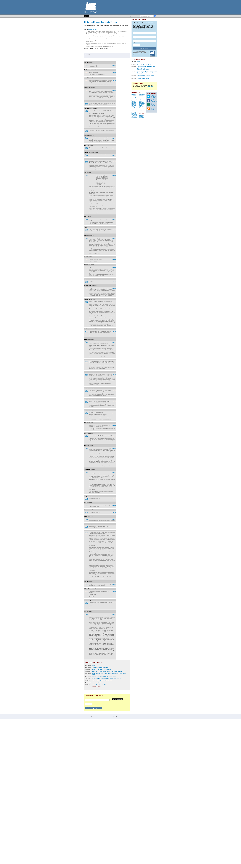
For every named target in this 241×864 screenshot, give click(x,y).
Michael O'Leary (141, 98)
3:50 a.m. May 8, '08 (86, 362)
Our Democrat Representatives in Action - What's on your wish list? (106, 678)
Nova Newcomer (141, 95)
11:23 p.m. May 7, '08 (86, 332)
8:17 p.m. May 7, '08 (86, 288)
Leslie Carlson (134, 103)
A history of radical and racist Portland (100, 667)
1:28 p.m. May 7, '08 (86, 65)
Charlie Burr (141, 116)
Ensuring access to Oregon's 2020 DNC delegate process (104, 676)
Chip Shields (141, 108)
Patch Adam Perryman (141, 101)
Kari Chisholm (141, 115)
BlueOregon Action (131, 15)
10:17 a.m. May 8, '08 (86, 499)
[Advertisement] (123, 86)
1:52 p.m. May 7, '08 (86, 73)
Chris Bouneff (134, 99)
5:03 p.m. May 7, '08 (86, 175)
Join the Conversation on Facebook (154, 100)
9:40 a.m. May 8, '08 (86, 448)
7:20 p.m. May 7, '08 (86, 259)
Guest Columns (116, 15)
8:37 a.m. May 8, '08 (86, 413)
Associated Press (92, 29)
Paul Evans (133, 108)
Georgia (93, 665)
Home (98, 15)
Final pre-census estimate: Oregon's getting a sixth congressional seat (107, 671)
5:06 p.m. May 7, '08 (86, 219)
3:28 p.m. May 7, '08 (86, 148)
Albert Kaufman (134, 115)
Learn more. (135, 54)
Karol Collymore (141, 117)
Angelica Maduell (134, 117)
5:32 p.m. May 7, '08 (86, 230)
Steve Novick (141, 97)
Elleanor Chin (134, 104)
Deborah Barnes (134, 98)
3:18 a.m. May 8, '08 (86, 342)
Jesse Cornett (134, 105)
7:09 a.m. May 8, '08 (86, 391)
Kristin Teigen (141, 110)
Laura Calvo (134, 102)
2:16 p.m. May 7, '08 (86, 81)
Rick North (141, 96)
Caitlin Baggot (134, 97)
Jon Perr (140, 99)
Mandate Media (102, 716)
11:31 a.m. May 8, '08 (86, 533)
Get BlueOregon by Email (153, 104)
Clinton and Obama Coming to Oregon (100, 22)
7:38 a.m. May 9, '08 (86, 603)
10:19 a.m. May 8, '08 (86, 505)
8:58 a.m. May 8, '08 (86, 425)
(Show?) (114, 65)
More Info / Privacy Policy (111, 716)
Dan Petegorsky (141, 102)
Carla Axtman (141, 118)
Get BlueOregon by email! (93, 708)
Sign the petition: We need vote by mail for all (101, 669)
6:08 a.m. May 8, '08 (86, 375)
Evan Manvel (134, 118)
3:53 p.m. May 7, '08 (86, 162)
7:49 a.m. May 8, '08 (86, 402)
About (103, 15)
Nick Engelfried (134, 107)
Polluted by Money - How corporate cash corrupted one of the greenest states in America (146, 69)
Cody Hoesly (134, 112)
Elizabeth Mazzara (142, 94)
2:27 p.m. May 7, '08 (86, 90)
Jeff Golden (134, 110)
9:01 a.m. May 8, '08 (86, 436)
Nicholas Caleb (134, 100)
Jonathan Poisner (142, 103)
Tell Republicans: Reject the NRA (99, 684)
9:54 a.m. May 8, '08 (86, 472)
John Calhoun (134, 101)
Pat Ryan (140, 105)
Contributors (109, 15)
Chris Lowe (133, 116)
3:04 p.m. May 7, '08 (86, 138)
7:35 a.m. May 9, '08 (86, 592)
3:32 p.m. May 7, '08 (86, 155)
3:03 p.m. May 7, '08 (86, 131)
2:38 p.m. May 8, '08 (86, 584)
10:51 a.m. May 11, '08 (86, 614)
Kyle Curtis (133, 106)
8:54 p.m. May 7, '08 (86, 302)
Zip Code (87, 701)
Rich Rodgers (141, 104)
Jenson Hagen (134, 111)
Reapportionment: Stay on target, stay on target (102, 680)
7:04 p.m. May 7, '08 (86, 238)
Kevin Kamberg (134, 114)
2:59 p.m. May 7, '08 (86, 104)
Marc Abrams (134, 94)
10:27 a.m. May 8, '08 (86, 519)
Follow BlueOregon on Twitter (153, 96)
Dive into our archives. (98, 686)
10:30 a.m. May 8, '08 (86, 527)
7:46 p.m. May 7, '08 (86, 267)
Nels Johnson (134, 113)
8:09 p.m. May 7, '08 (86, 282)
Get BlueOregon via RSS (153, 109)
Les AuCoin (134, 96)
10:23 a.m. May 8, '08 (86, 513)
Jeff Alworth (134, 95)
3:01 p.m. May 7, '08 (86, 111)
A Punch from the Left (96, 682)
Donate (123, 15)
